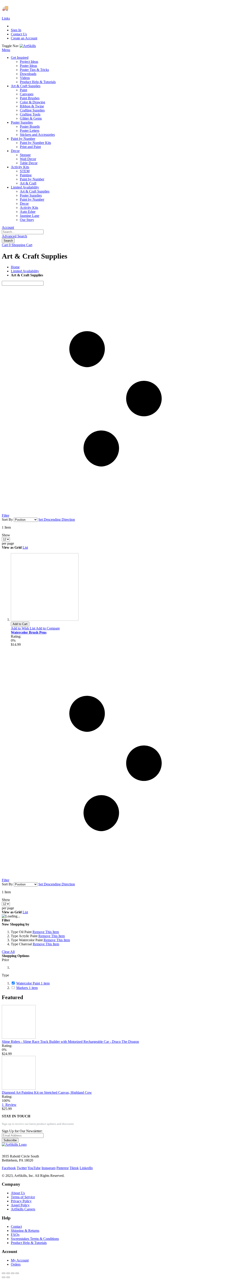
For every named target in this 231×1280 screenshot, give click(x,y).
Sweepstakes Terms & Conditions (35, 1239)
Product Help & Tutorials (29, 1243)
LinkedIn (86, 1168)
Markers (27, 988)
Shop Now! (83, 8)
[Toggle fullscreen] (12, 1273)
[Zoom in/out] (17, 1273)
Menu (6, 50)
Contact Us (19, 34)
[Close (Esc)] (3, 1273)
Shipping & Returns (25, 1230)
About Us (18, 1193)
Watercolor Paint (33, 983)
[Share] (8, 1273)
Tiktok (74, 1168)
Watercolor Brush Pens (28, 632)
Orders (16, 1264)
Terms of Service (23, 1197)
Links (6, 18)
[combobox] (23, 232)
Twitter (22, 1168)
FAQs (15, 1235)
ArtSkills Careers (23, 1209)
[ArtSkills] (28, 46)
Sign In (16, 30)
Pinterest (62, 1168)
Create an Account (24, 38)
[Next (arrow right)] (8, 1277)
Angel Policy (20, 1205)
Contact (16, 1226)
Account (8, 227)
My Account (20, 1260)
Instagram (48, 1168)
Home (15, 267)
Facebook (9, 1168)
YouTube (34, 1168)
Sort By (7, 519)
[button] (23, 628)
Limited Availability (25, 271)
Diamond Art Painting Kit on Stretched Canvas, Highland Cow (47, 1092)
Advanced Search (14, 236)
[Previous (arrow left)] (3, 1277)
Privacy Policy (21, 1201)
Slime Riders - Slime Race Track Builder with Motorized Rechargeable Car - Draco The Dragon (70, 1042)
